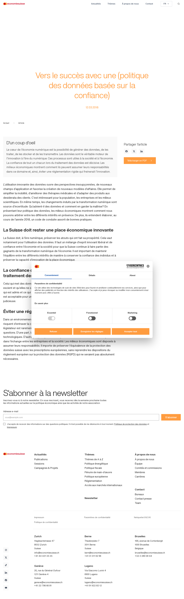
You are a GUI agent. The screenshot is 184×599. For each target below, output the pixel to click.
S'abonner (171, 417)
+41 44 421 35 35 (43, 556)
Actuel (6, 123)
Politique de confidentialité (46, 522)
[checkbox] (4, 424)
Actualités (96, 3)
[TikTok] (6, 565)
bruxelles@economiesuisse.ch (150, 552)
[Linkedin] (141, 151)
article (21, 123)
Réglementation (93, 481)
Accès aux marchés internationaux (103, 485)
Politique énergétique (96, 463)
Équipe (138, 463)
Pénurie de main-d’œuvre (98, 472)
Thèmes (111, 3)
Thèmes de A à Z (94, 459)
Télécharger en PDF (137, 160)
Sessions (39, 463)
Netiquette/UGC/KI (142, 517)
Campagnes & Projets (46, 468)
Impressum (12, 427)
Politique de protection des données (130, 424)
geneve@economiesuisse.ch (48, 582)
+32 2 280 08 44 (143, 556)
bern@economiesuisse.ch (97, 552)
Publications (41, 459)
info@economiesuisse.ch (46, 552)
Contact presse (143, 498)
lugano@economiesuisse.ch (98, 582)
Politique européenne (96, 476)
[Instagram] (6, 550)
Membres (140, 472)
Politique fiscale (93, 468)
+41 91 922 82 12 (93, 585)
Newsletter (91, 498)
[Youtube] (6, 587)
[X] (134, 151)
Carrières (140, 476)
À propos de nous (130, 3)
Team (138, 503)
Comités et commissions (148, 468)
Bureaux (139, 494)
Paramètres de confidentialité (97, 517)
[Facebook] (126, 151)
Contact (149, 3)
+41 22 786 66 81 (43, 585)
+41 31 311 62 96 (93, 556)
